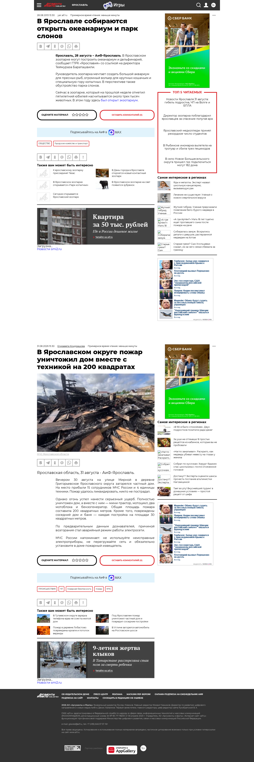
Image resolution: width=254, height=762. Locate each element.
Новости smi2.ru (49, 249)
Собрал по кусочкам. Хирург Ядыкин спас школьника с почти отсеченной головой (195, 466)
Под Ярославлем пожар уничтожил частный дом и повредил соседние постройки (130, 618)
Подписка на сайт (72, 698)
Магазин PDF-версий (138, 694)
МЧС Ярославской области (53, 454)
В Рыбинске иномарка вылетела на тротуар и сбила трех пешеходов (187, 147)
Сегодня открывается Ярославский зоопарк (66, 195)
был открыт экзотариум (119, 100)
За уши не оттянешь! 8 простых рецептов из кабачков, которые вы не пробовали (195, 442)
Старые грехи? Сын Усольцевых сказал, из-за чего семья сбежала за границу (194, 246)
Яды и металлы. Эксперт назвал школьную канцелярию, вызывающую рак (191, 185)
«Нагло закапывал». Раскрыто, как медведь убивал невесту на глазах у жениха (194, 454)
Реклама (117, 694)
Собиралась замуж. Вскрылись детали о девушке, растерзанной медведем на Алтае (192, 234)
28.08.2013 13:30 (46, 15)
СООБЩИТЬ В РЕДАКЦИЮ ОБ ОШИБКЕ (123, 698)
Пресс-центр (101, 694)
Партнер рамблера (93, 748)
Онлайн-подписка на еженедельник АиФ (179, 694)
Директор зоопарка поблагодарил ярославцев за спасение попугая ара (187, 117)
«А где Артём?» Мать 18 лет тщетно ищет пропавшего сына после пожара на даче (193, 222)
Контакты (92, 698)
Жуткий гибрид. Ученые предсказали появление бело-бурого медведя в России (195, 210)
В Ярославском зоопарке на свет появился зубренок (131, 183)
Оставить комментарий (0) (127, 115)
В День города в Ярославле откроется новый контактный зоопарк (129, 173)
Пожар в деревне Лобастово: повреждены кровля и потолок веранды (71, 630)
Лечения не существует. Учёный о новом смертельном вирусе (192, 196)
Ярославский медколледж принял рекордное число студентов (187, 132)
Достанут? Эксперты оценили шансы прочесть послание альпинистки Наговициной (195, 479)
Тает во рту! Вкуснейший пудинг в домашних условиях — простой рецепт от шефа (193, 491)
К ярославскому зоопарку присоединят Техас (68, 171)
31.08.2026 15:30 (45, 346)
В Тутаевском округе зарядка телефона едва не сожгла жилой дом (72, 618)
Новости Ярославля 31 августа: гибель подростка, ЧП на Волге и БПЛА (187, 102)
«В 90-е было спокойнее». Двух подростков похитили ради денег (193, 428)
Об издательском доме (75, 694)
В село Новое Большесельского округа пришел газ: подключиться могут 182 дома (187, 162)
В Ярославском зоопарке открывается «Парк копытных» (70, 183)
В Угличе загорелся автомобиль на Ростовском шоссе (130, 629)
